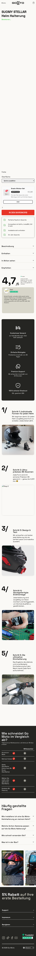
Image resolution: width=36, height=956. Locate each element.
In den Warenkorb (18, 212)
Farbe (4, 172)
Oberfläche (6, 177)
